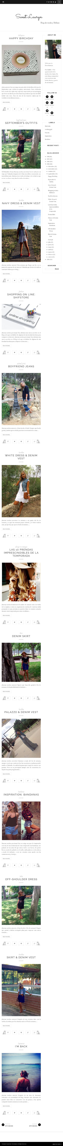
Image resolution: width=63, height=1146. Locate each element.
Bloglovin (47, 114)
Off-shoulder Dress (21, 879)
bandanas (21, 792)
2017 (48, 159)
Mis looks (47, 126)
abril (49, 249)
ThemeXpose (14, 1144)
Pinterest (52, 106)
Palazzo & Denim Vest (21, 712)
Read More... (6, 102)
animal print (21, 363)
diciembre (51, 166)
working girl (48, 129)
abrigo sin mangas (21, 547)
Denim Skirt (21, 636)
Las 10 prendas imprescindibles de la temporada (21, 552)
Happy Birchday (21, 38)
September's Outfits (21, 122)
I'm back (21, 1046)
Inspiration (48, 136)
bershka (21, 200)
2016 (48, 161)
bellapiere (21, 35)
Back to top (56, 1144)
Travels (47, 132)
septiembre (51, 174)
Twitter (52, 99)
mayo (50, 247)
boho (21, 876)
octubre (50, 171)
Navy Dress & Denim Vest (21, 203)
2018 (48, 156)
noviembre (51, 169)
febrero (50, 254)
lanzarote (21, 1043)
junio (49, 244)
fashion (21, 291)
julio (49, 242)
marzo (50, 252)
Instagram (47, 106)
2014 (48, 259)
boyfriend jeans (21, 120)
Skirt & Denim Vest (21, 957)
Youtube (52, 115)
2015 (48, 164)
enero (50, 257)
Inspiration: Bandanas (21, 794)
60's (21, 633)
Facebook (47, 99)
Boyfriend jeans (21, 366)
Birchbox (47, 139)
